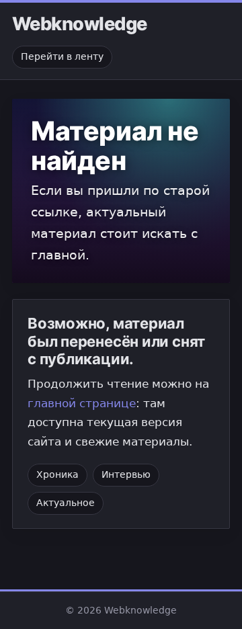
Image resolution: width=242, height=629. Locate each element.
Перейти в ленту (62, 56)
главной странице (82, 403)
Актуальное (65, 502)
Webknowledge (79, 24)
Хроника (57, 474)
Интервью (126, 474)
